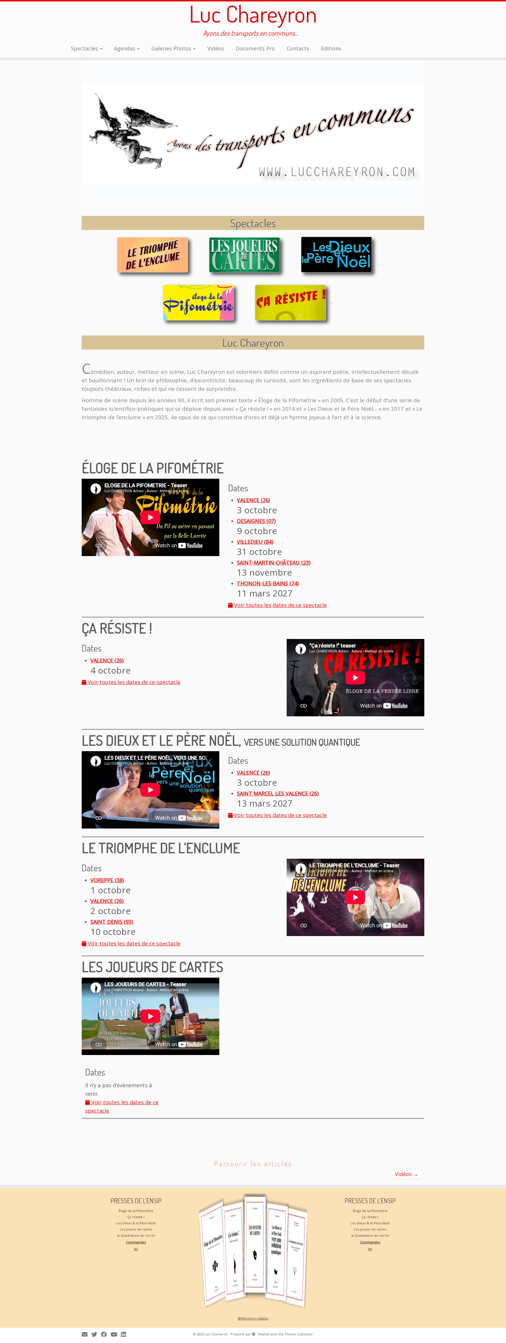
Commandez (136, 1242)
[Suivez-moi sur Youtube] (116, 1334)
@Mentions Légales (253, 1318)
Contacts (298, 48)
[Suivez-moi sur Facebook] (106, 1334)
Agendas (125, 48)
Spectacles (85, 48)
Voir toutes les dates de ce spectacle (280, 605)
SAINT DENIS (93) (111, 921)
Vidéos (215, 48)
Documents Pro (255, 48)
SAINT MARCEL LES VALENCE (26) (278, 793)
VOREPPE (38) (107, 880)
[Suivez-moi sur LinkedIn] (125, 1334)
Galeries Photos (172, 48)
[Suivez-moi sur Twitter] (96, 1334)
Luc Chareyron (253, 13)
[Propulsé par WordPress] (254, 1333)
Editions (331, 48)
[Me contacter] (86, 1334)
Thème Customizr (299, 1334)
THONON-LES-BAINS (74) (268, 583)
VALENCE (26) (253, 500)
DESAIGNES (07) (256, 520)
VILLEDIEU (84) (255, 541)
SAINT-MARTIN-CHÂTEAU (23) (273, 562)
